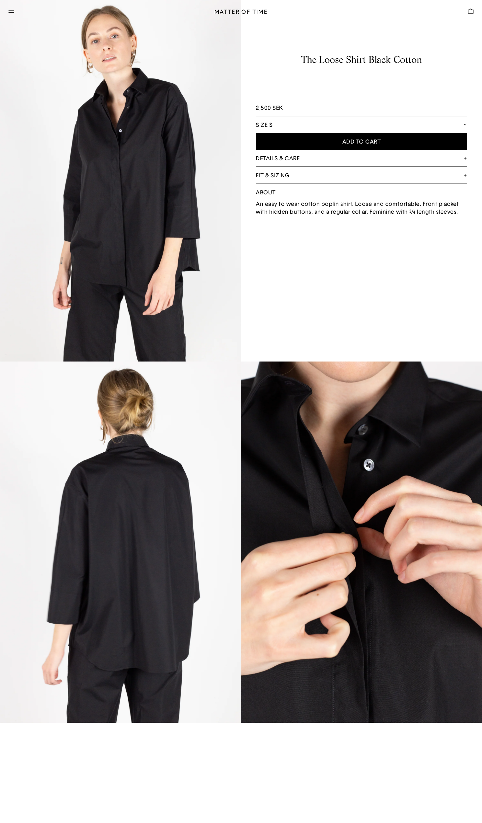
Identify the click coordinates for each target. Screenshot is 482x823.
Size (262, 125)
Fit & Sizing (272, 176)
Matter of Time (241, 12)
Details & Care (278, 159)
